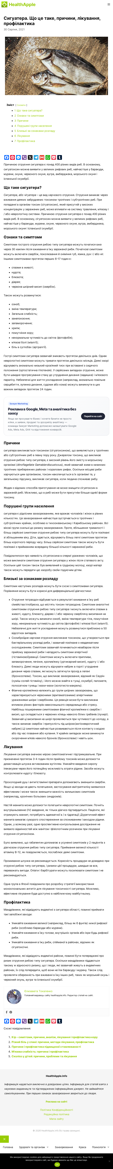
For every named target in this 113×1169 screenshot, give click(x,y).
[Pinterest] (12, 157)
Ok (57, 1164)
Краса (82, 1147)
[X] (30, 157)
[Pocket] (54, 157)
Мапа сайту (56, 1118)
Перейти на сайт (93, 416)
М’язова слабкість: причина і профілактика (40, 1051)
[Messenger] (18, 157)
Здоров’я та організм (32, 1147)
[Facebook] (7, 157)
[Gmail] (42, 157)
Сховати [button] (21, 105)
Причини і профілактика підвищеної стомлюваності (46, 1046)
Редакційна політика (56, 1114)
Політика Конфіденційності (56, 1109)
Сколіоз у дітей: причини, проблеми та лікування (44, 1056)
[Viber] (24, 157)
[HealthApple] (4, 4)
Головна (8, 1147)
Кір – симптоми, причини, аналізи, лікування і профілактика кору (55, 1037)
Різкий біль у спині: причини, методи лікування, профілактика (53, 1042)
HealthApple (22, 4)
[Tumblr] (60, 157)
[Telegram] (36, 157)
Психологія (99, 1147)
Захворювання (64, 1147)
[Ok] (109, 1161)
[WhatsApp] (48, 157)
